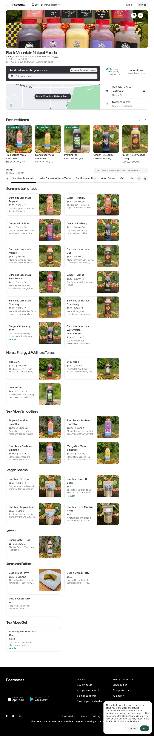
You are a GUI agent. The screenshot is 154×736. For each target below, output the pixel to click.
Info (56, 56)
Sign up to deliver (86, 695)
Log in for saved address (85, 70)
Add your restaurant (88, 690)
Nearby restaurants (122, 679)
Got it (144, 728)
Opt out (132, 728)
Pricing (96, 716)
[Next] (145, 119)
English (120, 695)
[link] (134, 15)
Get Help (81, 679)
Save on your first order (89, 701)
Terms (84, 716)
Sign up (142, 5)
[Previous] (139, 119)
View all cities (119, 685)
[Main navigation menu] (7, 4)
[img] (53, 96)
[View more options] (140, 15)
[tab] (23, 178)
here (136, 721)
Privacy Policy (68, 716)
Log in (129, 5)
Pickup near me (120, 690)
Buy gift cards (84, 685)
